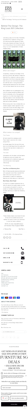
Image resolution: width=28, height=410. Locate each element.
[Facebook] (6, 337)
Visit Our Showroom (5, 1)
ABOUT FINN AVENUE (8, 301)
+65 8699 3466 (5, 3)
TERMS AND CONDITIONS (7, 283)
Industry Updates (13, 1)
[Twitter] (3, 337)
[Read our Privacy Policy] (26, 376)
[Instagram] (14, 337)
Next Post (21, 229)
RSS (15, 32)
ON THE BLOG (4, 275)
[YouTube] (18, 337)
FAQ (2, 273)
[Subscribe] (24, 332)
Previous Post (8, 229)
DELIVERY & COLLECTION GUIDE (9, 276)
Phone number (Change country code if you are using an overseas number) (14, 393)
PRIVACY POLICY (5, 281)
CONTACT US (4, 286)
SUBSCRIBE (14, 404)
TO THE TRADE (5, 284)
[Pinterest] (10, 337)
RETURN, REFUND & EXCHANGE (9, 278)
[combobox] (5, 398)
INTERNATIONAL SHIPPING (7, 279)
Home (2, 15)
